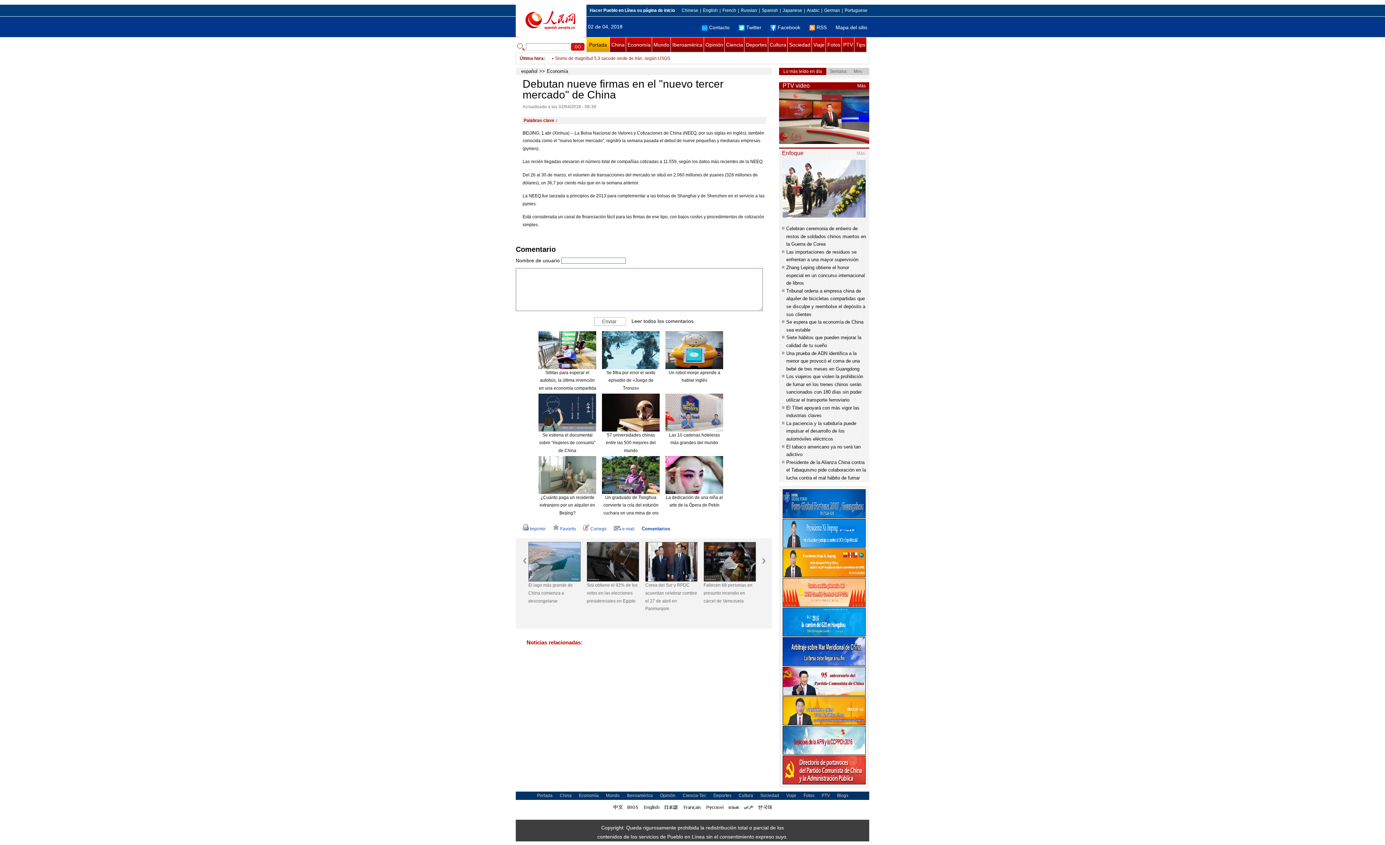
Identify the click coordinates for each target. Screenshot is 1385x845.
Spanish (770, 10)
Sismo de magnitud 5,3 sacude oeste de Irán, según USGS (612, 58)
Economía (639, 45)
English (710, 10)
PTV (848, 45)
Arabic (813, 10)
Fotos (833, 45)
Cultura (778, 45)
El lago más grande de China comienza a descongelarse (550, 593)
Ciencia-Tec (694, 795)
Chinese (690, 10)
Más (861, 85)
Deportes (756, 45)
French (729, 10)
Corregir (598, 528)
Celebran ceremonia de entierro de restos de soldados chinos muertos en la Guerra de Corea (826, 236)
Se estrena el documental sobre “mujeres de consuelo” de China (567, 443)
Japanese (792, 10)
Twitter (753, 27)
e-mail (628, 528)
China (618, 45)
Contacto (719, 27)
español (529, 71)
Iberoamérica (687, 45)
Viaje (819, 45)
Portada (598, 45)
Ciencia (734, 45)
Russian (749, 10)
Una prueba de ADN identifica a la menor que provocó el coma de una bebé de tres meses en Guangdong (823, 361)
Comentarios (656, 528)
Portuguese (856, 10)
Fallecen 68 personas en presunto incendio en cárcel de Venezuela (728, 593)
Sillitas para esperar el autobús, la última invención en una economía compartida (567, 380)
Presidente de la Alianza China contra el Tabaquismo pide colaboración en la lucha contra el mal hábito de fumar (826, 470)
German (832, 10)
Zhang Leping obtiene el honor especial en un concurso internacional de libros (825, 275)
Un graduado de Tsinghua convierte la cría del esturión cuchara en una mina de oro (631, 505)
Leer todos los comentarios (663, 321)
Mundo (661, 45)
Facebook (789, 27)
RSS (822, 27)
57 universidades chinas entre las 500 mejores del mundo (631, 443)
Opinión (714, 45)
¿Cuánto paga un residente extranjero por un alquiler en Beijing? (567, 505)
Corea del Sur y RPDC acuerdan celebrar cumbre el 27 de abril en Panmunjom (671, 597)
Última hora (532, 58)
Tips (860, 45)
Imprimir (538, 528)
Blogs (842, 795)
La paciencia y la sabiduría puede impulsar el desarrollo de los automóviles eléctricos (821, 431)
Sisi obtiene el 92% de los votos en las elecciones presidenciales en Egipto (612, 593)
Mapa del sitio (851, 27)
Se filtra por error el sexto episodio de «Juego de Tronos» (630, 380)
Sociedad (799, 45)
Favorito (568, 528)
